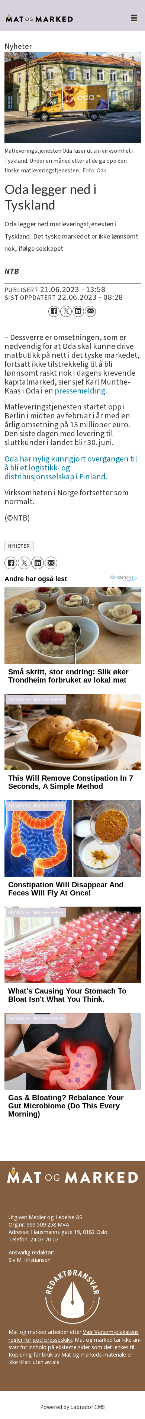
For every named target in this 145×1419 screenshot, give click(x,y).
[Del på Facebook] (54, 311)
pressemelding (80, 391)
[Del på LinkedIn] (78, 311)
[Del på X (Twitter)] (66, 311)
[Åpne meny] (129, 18)
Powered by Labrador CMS (72, 1407)
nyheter (19, 546)
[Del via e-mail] (90, 311)
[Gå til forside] (56, 18)
